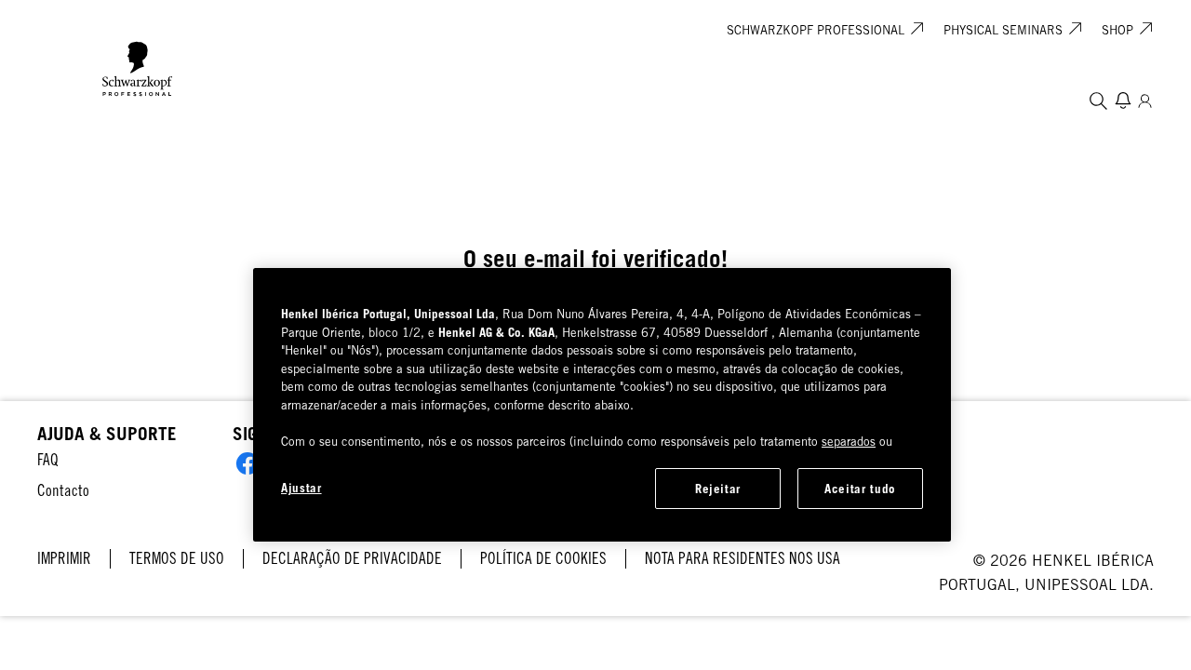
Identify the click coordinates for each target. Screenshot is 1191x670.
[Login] (1145, 100)
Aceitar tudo (860, 488)
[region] (602, 405)
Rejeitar (718, 488)
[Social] (247, 463)
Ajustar (301, 487)
